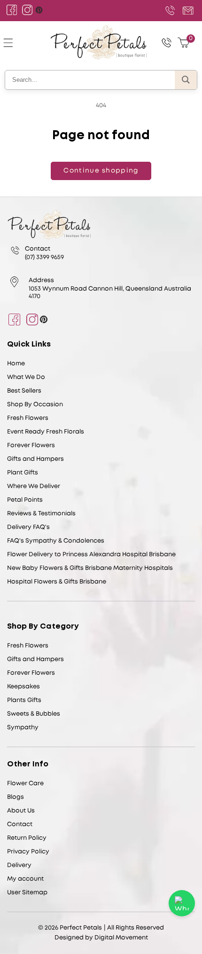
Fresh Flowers (27, 418)
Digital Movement (121, 937)
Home (16, 363)
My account (25, 879)
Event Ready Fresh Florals (45, 431)
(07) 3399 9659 (170, 10)
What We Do (26, 377)
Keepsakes (23, 686)
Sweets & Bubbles (33, 714)
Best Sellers (24, 391)
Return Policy (27, 838)
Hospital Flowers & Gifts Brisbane (56, 581)
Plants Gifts (24, 700)
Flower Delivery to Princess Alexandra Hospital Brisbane (91, 554)
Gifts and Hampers (35, 459)
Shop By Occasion (35, 404)
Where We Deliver (33, 486)
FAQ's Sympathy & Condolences (55, 541)
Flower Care (25, 783)
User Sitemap (27, 892)
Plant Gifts (22, 472)
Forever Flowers (31, 445)
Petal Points (25, 500)
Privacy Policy (28, 851)
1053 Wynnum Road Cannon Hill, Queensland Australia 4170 (110, 292)
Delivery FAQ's (28, 527)
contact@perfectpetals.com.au (187, 10)
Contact (19, 824)
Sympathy (23, 727)
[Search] (186, 80)
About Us (21, 810)
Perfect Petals (81, 927)
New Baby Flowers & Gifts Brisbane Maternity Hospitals (90, 568)
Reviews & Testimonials (41, 513)
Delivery (19, 865)
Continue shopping (100, 170)
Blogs (15, 797)
